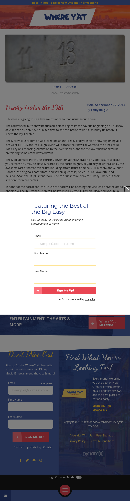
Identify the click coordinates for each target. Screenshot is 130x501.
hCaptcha (90, 299)
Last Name (41, 271)
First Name (41, 253)
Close (127, 189)
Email (37, 236)
